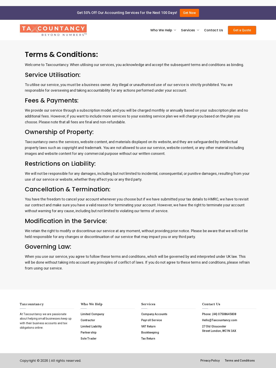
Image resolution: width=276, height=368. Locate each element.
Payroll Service (151, 320)
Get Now (189, 13)
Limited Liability (91, 326)
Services (188, 30)
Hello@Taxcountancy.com (219, 320)
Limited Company (92, 314)
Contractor (88, 320)
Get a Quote (242, 30)
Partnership (89, 332)
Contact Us (213, 30)
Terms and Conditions (240, 360)
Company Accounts (154, 314)
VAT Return (148, 326)
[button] (174, 30)
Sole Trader (89, 338)
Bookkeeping (150, 332)
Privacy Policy (210, 360)
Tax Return (148, 338)
